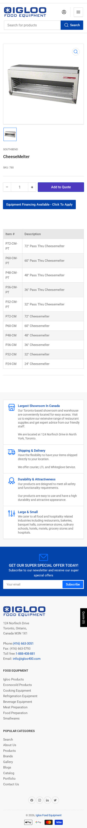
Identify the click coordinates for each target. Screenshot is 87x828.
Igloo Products (13, 679)
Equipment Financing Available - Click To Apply (39, 204)
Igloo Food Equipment (48, 815)
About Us (9, 745)
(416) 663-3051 (23, 643)
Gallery (8, 762)
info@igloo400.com (26, 659)
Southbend (10, 149)
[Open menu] (78, 12)
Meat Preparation (15, 707)
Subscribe (73, 584)
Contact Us (11, 784)
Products (9, 751)
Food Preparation (15, 713)
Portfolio (9, 779)
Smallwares (11, 718)
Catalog (8, 773)
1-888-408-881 (25, 654)
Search (75, 25)
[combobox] (43, 25)
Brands (8, 756)
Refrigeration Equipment (20, 696)
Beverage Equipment (17, 702)
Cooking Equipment (17, 690)
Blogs (7, 767)
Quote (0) (83, 617)
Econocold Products (17, 685)
